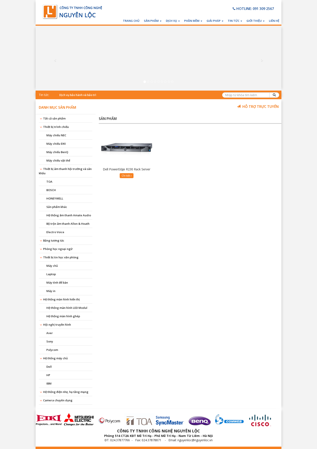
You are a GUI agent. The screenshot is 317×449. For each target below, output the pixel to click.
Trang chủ (131, 21)
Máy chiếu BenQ (57, 152)
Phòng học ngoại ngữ (57, 249)
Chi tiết (126, 175)
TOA (49, 182)
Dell (49, 367)
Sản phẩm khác (56, 207)
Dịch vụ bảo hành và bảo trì (77, 95)
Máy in (50, 291)
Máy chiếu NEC (56, 135)
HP (48, 375)
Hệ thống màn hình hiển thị (61, 299)
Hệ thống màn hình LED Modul (66, 308)
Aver (49, 333)
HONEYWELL (54, 198)
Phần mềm (192, 21)
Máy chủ (52, 266)
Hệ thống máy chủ (55, 358)
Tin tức (234, 21)
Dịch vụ (172, 21)
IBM (49, 383)
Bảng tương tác (53, 240)
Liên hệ (274, 21)
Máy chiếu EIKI (56, 144)
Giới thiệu (254, 21)
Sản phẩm (151, 21)
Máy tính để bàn (57, 282)
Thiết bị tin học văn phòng (60, 257)
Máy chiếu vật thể (58, 160)
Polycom (52, 350)
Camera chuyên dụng (57, 400)
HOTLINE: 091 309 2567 (254, 8)
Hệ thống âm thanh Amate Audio (68, 215)
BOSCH (51, 190)
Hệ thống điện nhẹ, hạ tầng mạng (65, 392)
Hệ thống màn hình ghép (63, 316)
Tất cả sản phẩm (54, 118)
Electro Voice (55, 232)
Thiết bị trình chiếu (56, 127)
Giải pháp (214, 21)
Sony (49, 341)
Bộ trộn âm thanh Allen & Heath (67, 224)
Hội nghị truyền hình (57, 325)
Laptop (51, 274)
